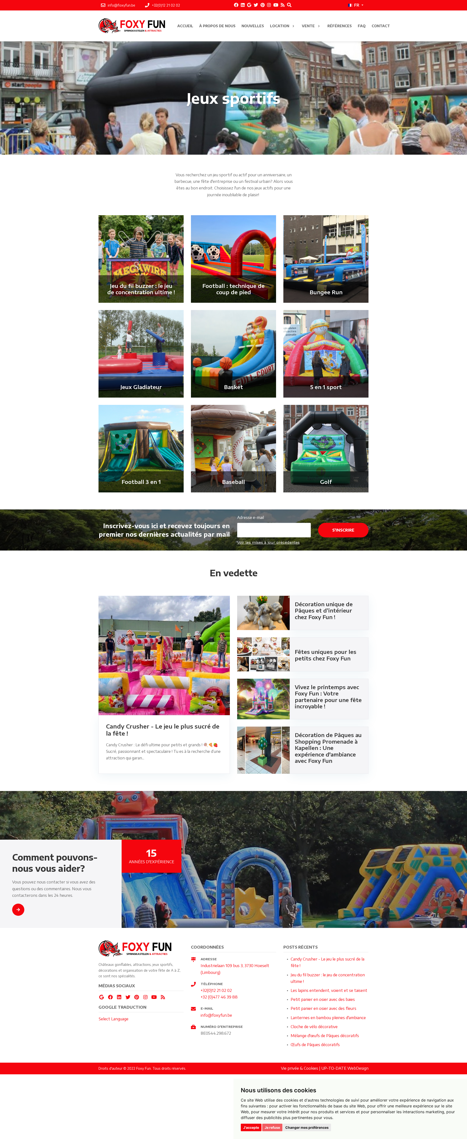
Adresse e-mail (250, 517)
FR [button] (356, 5)
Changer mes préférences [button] (307, 1127)
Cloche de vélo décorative (314, 1026)
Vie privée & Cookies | (301, 1068)
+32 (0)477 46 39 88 (219, 997)
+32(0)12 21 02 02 (216, 990)
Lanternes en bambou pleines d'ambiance (328, 1017)
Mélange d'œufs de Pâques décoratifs (325, 1035)
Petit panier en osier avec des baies (323, 999)
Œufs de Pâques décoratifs (315, 1044)
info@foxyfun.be (216, 1015)
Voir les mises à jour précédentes (268, 542)
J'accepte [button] (251, 1127)
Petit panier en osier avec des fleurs (323, 1008)
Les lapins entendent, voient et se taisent (329, 990)
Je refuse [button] (272, 1127)
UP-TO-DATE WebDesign (344, 1068)
